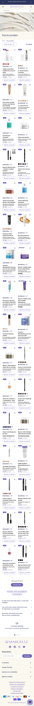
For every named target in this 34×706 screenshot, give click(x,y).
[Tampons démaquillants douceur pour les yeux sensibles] (9, 253)
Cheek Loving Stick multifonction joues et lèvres (9, 70)
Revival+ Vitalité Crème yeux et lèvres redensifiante (24, 300)
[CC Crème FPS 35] (24, 90)
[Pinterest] (14, 647)
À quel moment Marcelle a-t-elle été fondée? (17, 601)
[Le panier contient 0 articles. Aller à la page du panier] (31, 7)
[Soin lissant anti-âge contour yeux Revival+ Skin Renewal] (9, 90)
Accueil (3, 40)
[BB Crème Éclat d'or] (24, 220)
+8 (27, 393)
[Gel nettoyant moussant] (9, 123)
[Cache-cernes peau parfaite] (9, 320)
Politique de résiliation (17, 693)
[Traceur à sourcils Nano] (24, 353)
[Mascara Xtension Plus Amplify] (24, 485)
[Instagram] (19, 647)
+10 (12, 427)
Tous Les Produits (10, 40)
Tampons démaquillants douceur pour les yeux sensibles (9, 267)
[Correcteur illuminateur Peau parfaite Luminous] (9, 451)
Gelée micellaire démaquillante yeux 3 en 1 (24, 465)
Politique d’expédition (17, 689)
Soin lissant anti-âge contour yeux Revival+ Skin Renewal (9, 104)
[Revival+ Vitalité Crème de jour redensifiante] (24, 253)
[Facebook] (10, 647)
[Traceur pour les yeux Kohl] (24, 155)
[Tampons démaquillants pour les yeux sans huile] (24, 320)
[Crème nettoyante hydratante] (24, 188)
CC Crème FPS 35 (23, 106)
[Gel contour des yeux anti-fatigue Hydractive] (9, 286)
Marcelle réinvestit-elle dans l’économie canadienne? (17, 614)
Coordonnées (17, 691)
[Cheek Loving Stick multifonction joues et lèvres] (9, 55)
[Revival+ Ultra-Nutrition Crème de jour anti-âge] (24, 418)
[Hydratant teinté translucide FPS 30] (9, 220)
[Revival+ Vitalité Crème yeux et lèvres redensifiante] (24, 286)
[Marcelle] (17, 7)
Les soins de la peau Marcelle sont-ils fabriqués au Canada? (17, 608)
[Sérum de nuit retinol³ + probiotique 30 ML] (9, 551)
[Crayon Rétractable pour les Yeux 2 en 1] (24, 518)
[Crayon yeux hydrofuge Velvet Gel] (24, 385)
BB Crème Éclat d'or (23, 235)
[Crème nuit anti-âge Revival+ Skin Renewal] (9, 188)
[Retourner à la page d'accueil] (17, 642)
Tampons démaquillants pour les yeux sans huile (24, 333)
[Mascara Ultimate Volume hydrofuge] (9, 518)
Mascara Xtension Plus (24, 565)
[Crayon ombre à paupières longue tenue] (9, 485)
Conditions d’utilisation (17, 686)
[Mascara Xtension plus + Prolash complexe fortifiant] (9, 155)
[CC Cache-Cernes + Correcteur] (24, 55)
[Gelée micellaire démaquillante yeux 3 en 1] (24, 451)
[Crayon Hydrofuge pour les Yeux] (9, 418)
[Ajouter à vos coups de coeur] (15, 50)
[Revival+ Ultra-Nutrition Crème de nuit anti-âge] (9, 353)
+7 (27, 101)
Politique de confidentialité (17, 684)
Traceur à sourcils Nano (24, 367)
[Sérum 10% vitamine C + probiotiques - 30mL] (9, 385)
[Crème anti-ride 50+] (24, 123)
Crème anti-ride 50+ (23, 137)
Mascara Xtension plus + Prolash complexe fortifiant (9, 169)
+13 (27, 164)
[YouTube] (24, 647)
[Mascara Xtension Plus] (24, 551)
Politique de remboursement (17, 682)
